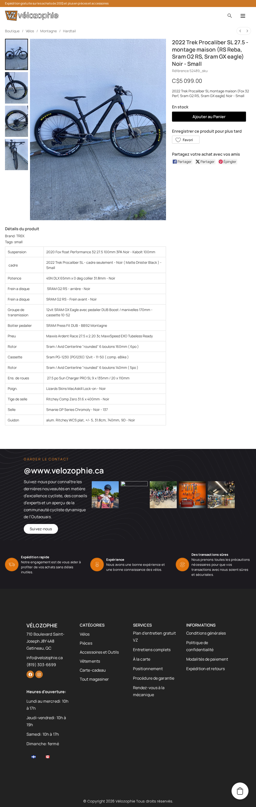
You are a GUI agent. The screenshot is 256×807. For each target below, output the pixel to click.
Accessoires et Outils (99, 652)
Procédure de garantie (153, 678)
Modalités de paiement (207, 659)
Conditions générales (206, 633)
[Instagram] (39, 674)
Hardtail (69, 31)
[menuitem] (240, 31)
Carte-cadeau (93, 670)
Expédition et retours (205, 668)
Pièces (86, 643)
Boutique (12, 31)
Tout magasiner (94, 679)
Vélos (30, 31)
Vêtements (90, 661)
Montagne (48, 31)
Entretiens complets (151, 649)
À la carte (141, 659)
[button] (186, 140)
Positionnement (148, 668)
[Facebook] (30, 674)
